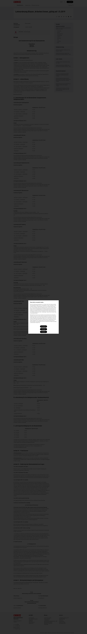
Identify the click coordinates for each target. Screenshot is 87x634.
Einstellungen (43, 329)
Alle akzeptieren (43, 326)
